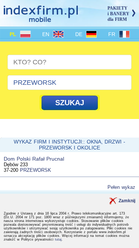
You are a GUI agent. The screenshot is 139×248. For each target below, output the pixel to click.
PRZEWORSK (35, 170)
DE (79, 34)
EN (46, 34)
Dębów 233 (16, 164)
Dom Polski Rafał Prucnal (34, 159)
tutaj (58, 239)
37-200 (11, 170)
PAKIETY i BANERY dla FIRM (118, 14)
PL (14, 34)
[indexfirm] (41, 19)
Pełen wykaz (121, 187)
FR (112, 34)
